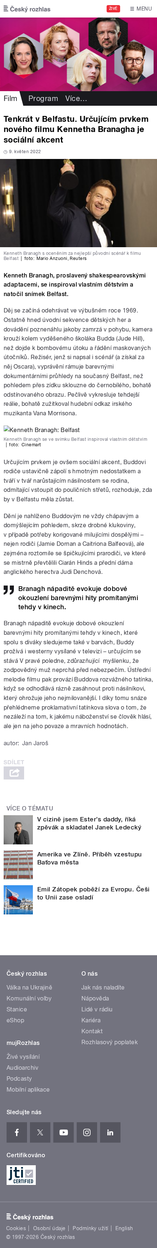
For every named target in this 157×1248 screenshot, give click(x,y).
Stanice (17, 1009)
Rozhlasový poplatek (109, 1042)
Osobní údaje (49, 1228)
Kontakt (92, 1031)
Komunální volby (29, 998)
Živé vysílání (23, 1056)
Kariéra (90, 1020)
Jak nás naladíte (103, 987)
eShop (15, 1020)
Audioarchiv (22, 1067)
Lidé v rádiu (97, 1009)
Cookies (16, 1228)
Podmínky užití (90, 1228)
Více (76, 98)
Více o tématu (30, 808)
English (124, 1228)
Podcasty (19, 1078)
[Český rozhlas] (27, 9)
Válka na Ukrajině (29, 987)
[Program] (78, 54)
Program (43, 98)
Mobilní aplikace (28, 1089)
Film (11, 98)
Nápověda (95, 998)
